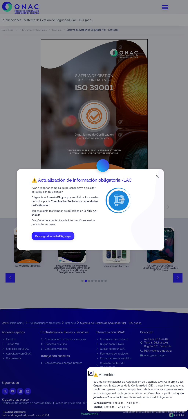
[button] (91, 373)
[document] (94, 209)
